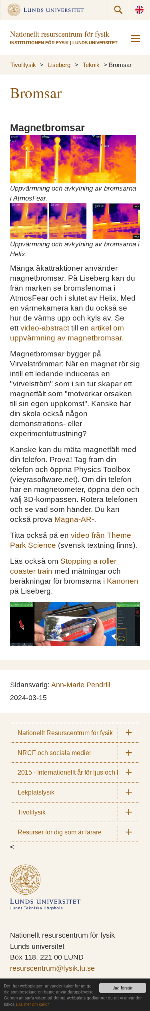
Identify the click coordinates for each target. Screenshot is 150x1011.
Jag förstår (122, 988)
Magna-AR (73, 519)
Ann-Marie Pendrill (80, 685)
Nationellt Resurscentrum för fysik (65, 732)
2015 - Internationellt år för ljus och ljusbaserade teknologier (79, 772)
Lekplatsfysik (36, 792)
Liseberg (59, 64)
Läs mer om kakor (32, 1004)
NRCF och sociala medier (54, 752)
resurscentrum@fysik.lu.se (52, 968)
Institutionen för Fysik (39, 42)
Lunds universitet (95, 42)
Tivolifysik (23, 64)
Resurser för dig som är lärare (60, 832)
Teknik (91, 64)
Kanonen (122, 581)
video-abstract (44, 328)
